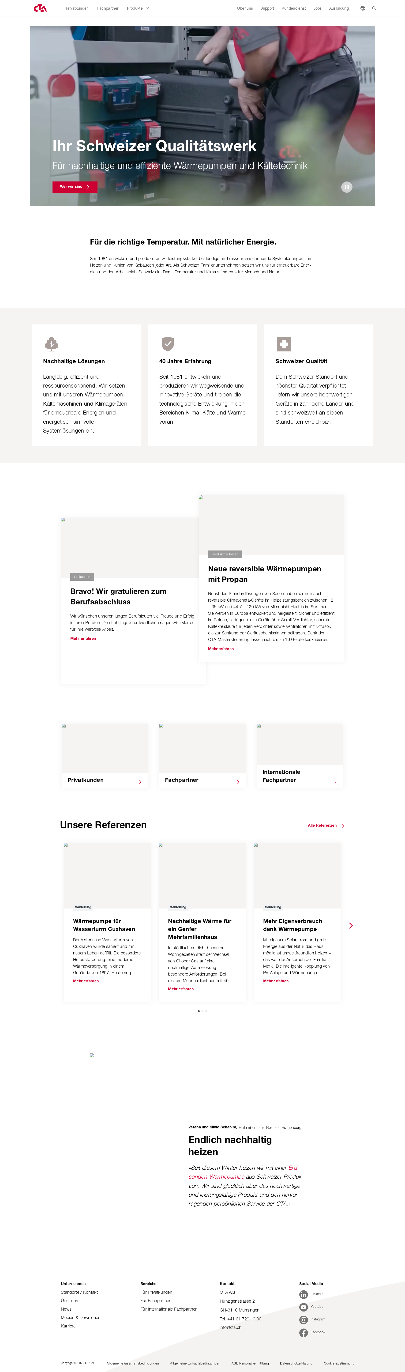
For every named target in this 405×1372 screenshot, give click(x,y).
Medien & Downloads (81, 1317)
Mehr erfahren (83, 639)
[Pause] (346, 187)
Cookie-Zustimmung (339, 1363)
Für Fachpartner (155, 1300)
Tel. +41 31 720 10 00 (241, 1318)
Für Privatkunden (156, 1292)
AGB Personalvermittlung (250, 1363)
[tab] (199, 1011)
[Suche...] (374, 8)
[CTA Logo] (40, 8)
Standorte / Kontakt (79, 1292)
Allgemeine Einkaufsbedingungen (195, 1363)
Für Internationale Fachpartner (168, 1309)
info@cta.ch (231, 1327)
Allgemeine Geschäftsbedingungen (133, 1363)
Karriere (68, 1325)
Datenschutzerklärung (296, 1363)
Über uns (69, 1300)
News (66, 1309)
